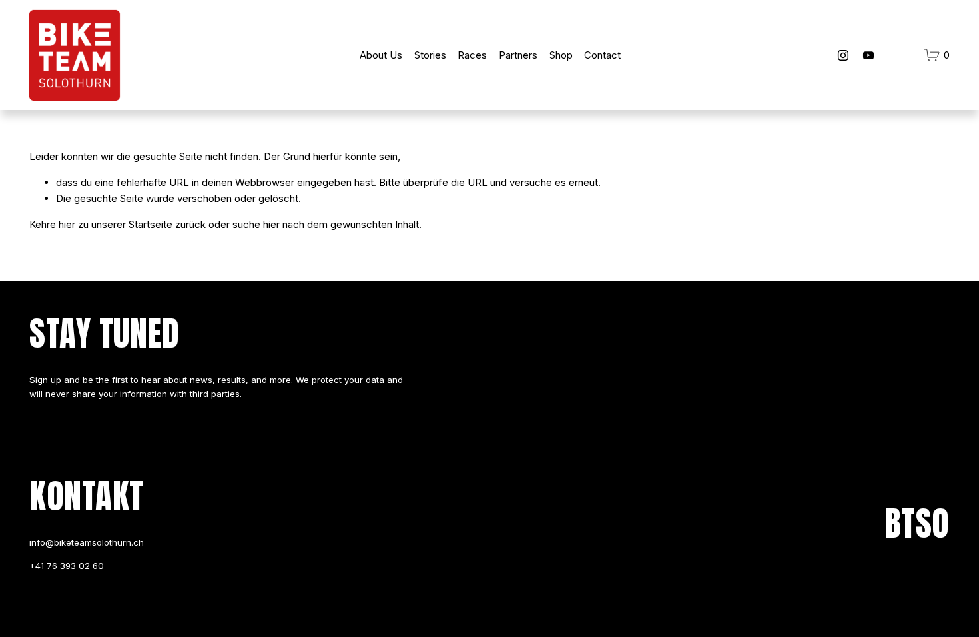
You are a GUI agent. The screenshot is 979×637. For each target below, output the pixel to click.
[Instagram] (843, 55)
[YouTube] (868, 55)
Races (472, 55)
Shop (561, 55)
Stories (430, 55)
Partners (518, 55)
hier (67, 224)
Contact (602, 55)
